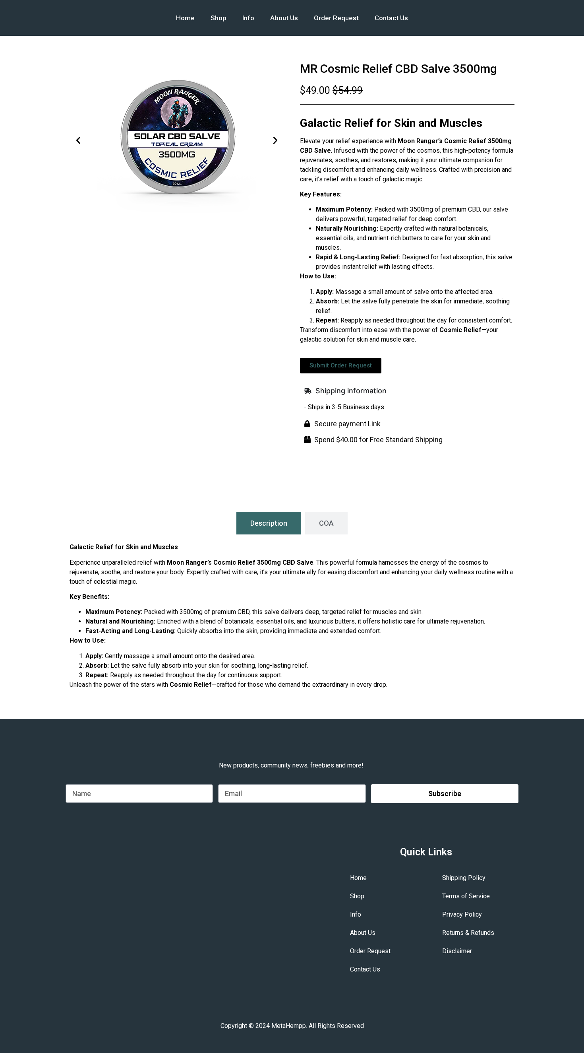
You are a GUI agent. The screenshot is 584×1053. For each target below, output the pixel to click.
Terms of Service (466, 896)
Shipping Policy (463, 878)
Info (248, 18)
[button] (78, 140)
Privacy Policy (462, 914)
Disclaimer (457, 951)
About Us (284, 18)
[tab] (268, 523)
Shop (218, 18)
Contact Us (391, 18)
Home (185, 18)
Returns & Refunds (468, 932)
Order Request (336, 18)
